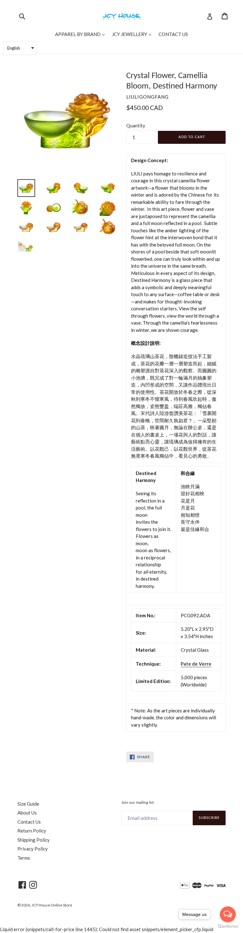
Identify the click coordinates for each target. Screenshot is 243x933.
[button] (19, 48)
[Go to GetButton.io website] (228, 926)
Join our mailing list (138, 803)
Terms (23, 858)
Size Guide (28, 804)
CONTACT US (173, 34)
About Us (27, 812)
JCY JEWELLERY (133, 34)
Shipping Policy (33, 840)
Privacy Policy (32, 848)
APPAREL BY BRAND (81, 34)
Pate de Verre (196, 664)
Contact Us (29, 822)
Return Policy (31, 830)
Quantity (135, 125)
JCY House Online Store (52, 905)
